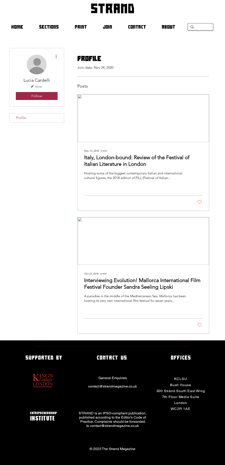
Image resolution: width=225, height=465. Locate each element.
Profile (21, 118)
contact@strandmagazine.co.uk (112, 386)
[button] (53, 27)
